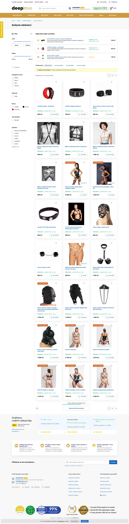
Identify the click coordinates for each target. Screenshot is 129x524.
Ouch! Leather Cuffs (43, 267)
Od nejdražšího (70, 65)
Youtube (27, 487)
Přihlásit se (114, 2)
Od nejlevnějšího (58, 65)
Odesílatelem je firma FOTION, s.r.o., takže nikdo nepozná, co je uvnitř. (27, 449)
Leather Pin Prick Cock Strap (46, 227)
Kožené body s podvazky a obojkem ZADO (73, 187)
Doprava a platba (28, 2)
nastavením (61, 521)
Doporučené (48, 65)
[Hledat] (40, 8)
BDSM (18, 20)
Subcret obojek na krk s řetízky (75, 390)
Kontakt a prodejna (17, 2)
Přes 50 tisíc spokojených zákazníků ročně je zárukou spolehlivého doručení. (105, 449)
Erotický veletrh (104, 481)
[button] (56, 82)
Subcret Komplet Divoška (101, 349)
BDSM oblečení (27, 20)
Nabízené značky (105, 488)
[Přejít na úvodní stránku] (22, 8)
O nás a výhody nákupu (75, 491)
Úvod (13, 20)
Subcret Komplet (70, 349)
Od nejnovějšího (81, 65)
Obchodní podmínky (106, 491)
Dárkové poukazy (73, 484)
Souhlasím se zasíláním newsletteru (73, 465)
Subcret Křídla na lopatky (45, 390)
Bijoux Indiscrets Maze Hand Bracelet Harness (46, 187)
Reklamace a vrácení (74, 488)
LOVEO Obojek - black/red (55, 47)
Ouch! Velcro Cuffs (53, 55)
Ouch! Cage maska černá (101, 227)
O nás (46, 2)
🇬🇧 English (103, 495)
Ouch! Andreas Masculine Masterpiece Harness (73, 228)
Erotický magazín (73, 495)
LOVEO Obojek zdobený (73, 106)
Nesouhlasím (74, 521)
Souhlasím (85, 521)
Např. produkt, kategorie (49, 8)
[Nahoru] (37, 408)
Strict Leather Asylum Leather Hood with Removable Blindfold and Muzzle (47, 309)
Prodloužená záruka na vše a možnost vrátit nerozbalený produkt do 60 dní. (79, 449)
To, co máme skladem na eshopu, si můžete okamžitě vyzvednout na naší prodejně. (53, 449)
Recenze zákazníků (105, 484)
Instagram (47, 487)
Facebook (37, 487)
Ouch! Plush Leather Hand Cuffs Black (59, 39)
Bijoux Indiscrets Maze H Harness (76, 146)
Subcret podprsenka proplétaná (103, 390)
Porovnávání (103, 2)
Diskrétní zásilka (39, 2)
